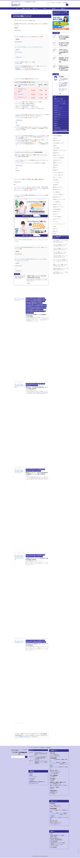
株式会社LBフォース (57, 110)
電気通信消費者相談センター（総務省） (57, 835)
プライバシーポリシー (33, 776)
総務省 (51, 833)
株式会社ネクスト (33, 317)
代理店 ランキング (55, 805)
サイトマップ (48, 2)
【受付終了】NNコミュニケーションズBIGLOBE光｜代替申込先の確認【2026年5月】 (64, 51)
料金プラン (54, 8)
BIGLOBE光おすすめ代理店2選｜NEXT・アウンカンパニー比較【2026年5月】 (64, 44)
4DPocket (52, 788)
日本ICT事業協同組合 (54, 841)
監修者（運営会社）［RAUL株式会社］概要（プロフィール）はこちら (63, 89)
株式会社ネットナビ (57, 112)
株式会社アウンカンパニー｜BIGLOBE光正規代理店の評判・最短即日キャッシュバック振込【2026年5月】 (64, 68)
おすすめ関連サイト (59, 2)
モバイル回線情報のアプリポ (55, 783)
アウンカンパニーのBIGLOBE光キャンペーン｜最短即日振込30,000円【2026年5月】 (41, 758)
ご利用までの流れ (57, 127)
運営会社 (31, 773)
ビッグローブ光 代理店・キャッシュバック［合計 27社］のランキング (30, 46)
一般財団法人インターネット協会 (56, 844)
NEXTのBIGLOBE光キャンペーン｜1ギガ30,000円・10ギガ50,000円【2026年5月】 (40, 753)
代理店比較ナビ (54, 754)
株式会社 (20, 94)
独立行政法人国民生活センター (55, 838)
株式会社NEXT (56, 105)
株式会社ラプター (57, 116)
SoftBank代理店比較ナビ (55, 756)
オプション (44, 8)
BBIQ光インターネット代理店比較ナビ (57, 766)
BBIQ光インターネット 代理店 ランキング (57, 817)
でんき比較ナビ (53, 793)
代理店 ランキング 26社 (26, 8)
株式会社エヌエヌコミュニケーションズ (43, 317)
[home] (60, 93)
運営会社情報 (65, 2)
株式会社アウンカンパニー (58, 107)
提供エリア (63, 8)
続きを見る (28, 283)
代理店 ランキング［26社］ (58, 98)
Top (16, 8)
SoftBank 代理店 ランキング (55, 806)
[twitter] (59, 93)
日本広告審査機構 (53, 847)
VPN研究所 (52, 780)
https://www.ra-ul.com (33, 783)
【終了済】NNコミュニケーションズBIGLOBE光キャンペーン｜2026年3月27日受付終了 (40, 762)
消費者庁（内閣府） (53, 836)
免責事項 (31, 775)
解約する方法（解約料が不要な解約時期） (61, 130)
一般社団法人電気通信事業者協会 (56, 839)
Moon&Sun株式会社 (57, 114)
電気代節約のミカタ (53, 792)
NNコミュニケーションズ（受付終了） (60, 103)
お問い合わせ (53, 2)
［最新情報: (17, 49)
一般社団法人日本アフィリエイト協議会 (57, 842)
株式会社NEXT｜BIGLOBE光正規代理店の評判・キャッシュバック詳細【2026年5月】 (64, 60)
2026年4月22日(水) (18, 52)
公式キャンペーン (35, 8)
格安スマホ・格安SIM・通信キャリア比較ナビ (58, 785)
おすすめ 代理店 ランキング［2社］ (59, 101)
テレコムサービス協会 (54, 845)
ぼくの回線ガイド (53, 776)
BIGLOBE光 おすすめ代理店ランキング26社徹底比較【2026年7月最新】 (64, 37)
